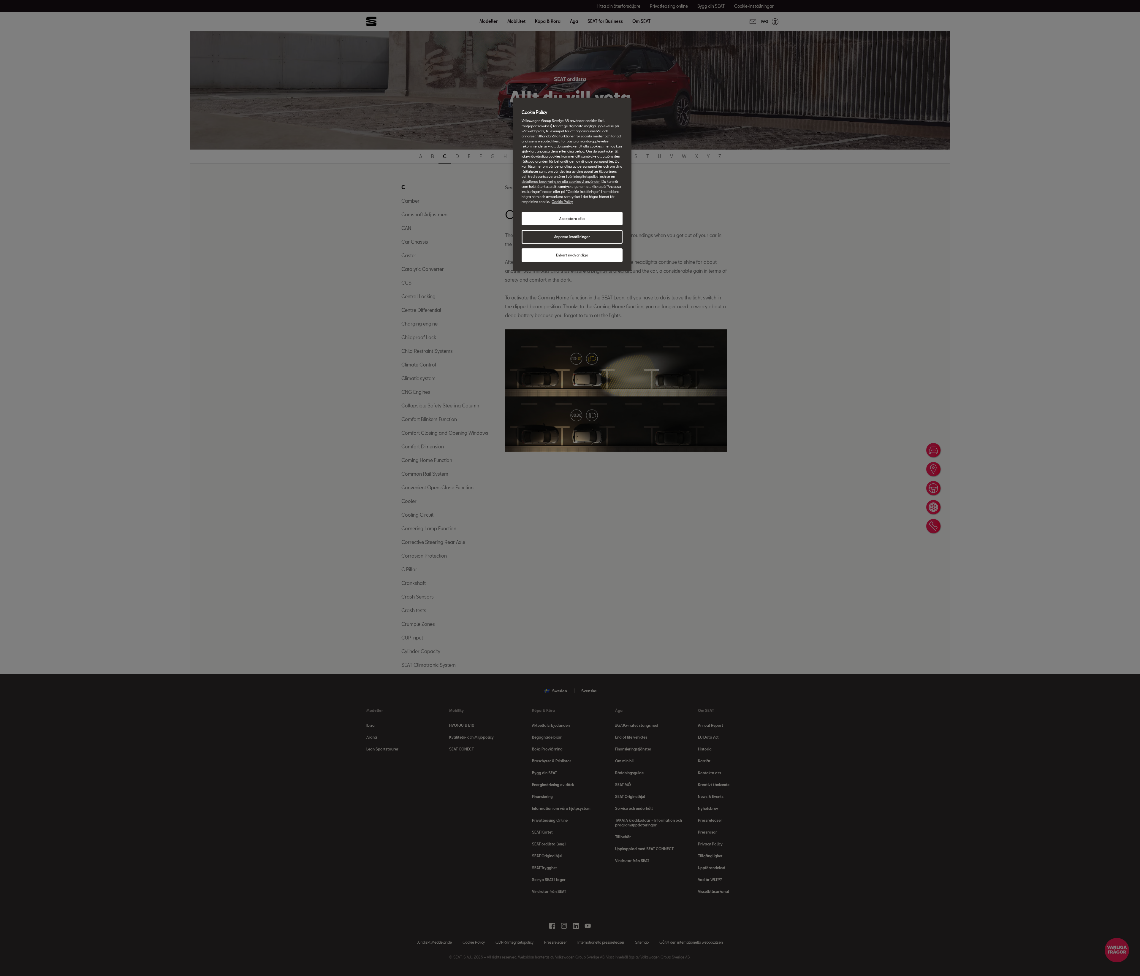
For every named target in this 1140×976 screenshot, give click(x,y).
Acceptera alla (572, 218)
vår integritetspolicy (583, 176)
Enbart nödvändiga (572, 255)
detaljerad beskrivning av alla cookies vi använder (561, 181)
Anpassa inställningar (572, 237)
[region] (572, 184)
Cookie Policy (562, 202)
